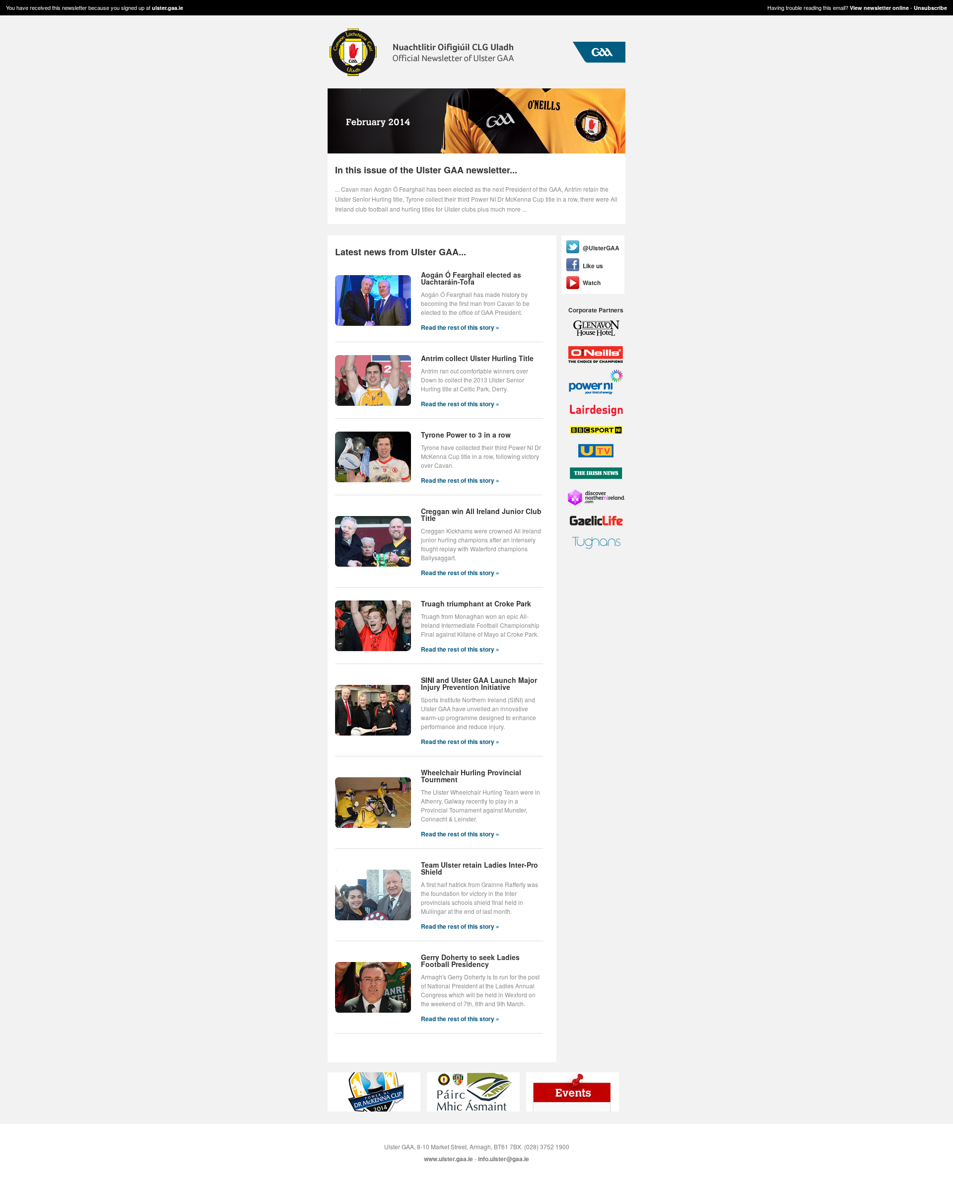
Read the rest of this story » (460, 327)
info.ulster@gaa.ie (503, 1158)
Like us (593, 265)
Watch (592, 282)
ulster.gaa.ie (167, 7)
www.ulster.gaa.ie (448, 1158)
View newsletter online (879, 7)
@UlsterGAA (601, 247)
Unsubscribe (930, 7)
